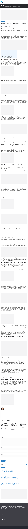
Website (2, 454)
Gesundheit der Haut (8, 6)
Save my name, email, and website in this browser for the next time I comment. (12, 458)
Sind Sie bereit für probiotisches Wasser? (7, 57)
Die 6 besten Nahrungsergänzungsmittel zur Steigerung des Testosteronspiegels (10, 483)
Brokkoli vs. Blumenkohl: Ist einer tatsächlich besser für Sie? (8, 484)
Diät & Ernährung (3, 21)
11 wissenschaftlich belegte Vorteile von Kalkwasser (7, 470)
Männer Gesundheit (14, 6)
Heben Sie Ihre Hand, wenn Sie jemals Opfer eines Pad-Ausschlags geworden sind (11, 472)
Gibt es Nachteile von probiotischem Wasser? (7, 56)
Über (1, 521)
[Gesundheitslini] (1, 6)
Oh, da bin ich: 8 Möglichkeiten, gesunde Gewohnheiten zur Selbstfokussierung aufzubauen (12, 478)
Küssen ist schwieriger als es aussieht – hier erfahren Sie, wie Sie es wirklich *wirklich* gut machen (13, 476)
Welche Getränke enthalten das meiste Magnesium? (7, 471)
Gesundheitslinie (14, 412)
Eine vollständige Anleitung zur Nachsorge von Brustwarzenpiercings (9, 477)
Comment (2, 437)
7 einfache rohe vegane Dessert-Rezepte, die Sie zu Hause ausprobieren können (14, 426)
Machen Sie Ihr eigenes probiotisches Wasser (7, 55)
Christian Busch (8, 26)
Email (2, 450)
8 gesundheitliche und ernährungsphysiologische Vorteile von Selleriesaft (4, 425)
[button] (20, 6)
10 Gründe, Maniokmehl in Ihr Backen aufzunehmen (23, 425)
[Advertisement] (14, 15)
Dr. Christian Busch (24, 412)
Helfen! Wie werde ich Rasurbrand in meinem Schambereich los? (8, 482)
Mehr (19, 6)
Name (2, 447)
